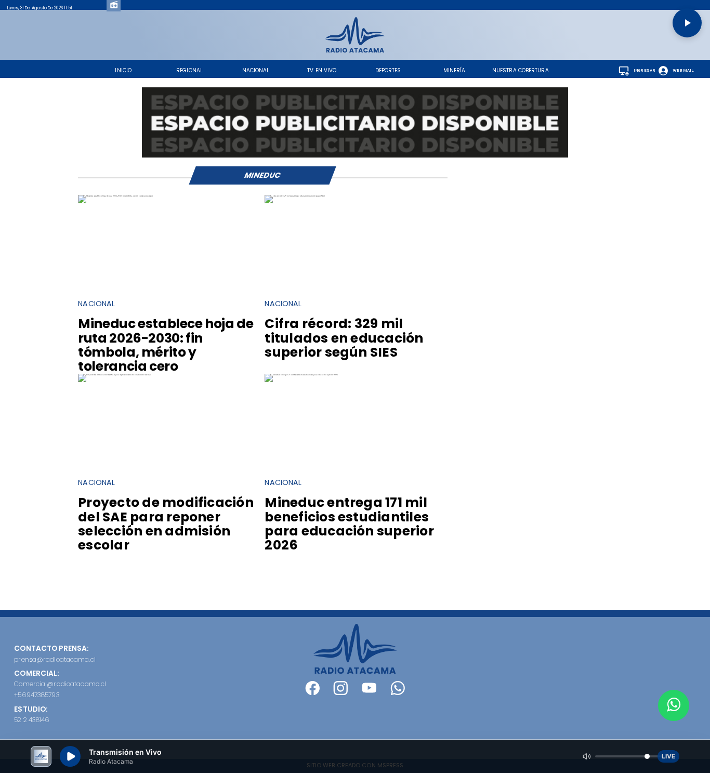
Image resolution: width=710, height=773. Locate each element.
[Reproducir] (687, 22)
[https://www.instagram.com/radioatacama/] (340, 693)
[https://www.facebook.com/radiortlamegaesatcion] (312, 693)
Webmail (683, 70)
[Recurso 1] (355, 671)
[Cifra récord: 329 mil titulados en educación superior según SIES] (295, 196)
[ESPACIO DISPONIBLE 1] (355, 122)
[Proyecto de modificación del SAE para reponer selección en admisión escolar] (114, 375)
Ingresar (645, 70)
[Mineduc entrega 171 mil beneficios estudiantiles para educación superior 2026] (301, 375)
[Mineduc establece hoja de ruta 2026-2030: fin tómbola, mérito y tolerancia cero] (115, 196)
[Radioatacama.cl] (354, 50)
